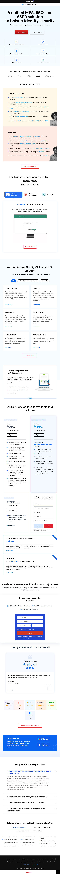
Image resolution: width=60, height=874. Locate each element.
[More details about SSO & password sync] (16, 61)
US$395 (10, 541)
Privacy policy (50, 859)
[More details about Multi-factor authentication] (16, 52)
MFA (13, 280)
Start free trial (21, 32)
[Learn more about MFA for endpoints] (16, 319)
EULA (14, 859)
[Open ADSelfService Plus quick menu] (58, 872)
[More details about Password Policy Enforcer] (43, 52)
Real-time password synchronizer (17, 461)
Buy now (10, 550)
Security (32, 859)
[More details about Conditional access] (43, 43)
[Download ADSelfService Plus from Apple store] (43, 745)
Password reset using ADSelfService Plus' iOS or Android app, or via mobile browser (17, 465)
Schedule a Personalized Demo (26, 629)
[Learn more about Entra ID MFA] (44, 296)
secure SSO (25, 140)
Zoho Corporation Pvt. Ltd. (27, 868)
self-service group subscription (41, 148)
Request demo (37, 32)
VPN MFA (18, 388)
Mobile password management (48, 840)
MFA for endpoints (18, 97)
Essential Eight (52, 393)
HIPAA (36, 120)
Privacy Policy (44, 530)
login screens (41, 151)
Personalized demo (30, 246)
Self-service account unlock (10, 839)
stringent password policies (21, 116)
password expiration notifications (21, 111)
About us (8, 859)
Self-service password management (28, 280)
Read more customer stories (29, 725)
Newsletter (31, 861)
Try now (11, 435)
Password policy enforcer (28, 839)
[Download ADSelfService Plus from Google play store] (43, 739)
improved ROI (17, 120)
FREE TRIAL (28, 872)
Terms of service (23, 859)
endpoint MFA (44, 155)
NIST (33, 120)
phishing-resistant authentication (24, 102)
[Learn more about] (44, 319)
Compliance (41, 859)
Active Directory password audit (48, 846)
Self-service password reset (10, 385)
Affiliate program (21, 861)
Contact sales (40, 861)
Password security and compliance (49, 843)
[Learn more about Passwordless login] (16, 341)
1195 (38, 427)
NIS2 (46, 120)
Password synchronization (28, 837)
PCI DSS (40, 120)
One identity (45, 280)
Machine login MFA (8, 388)
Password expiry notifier (15, 453)
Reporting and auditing (27, 844)
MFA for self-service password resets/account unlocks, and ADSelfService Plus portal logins (17, 449)
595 (10, 427)
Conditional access (40, 454)
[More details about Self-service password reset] (16, 43)
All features (29, 355)
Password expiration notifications (11, 846)
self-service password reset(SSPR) (22, 136)
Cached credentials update (28, 842)
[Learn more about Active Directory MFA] (16, 296)
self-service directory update (27, 143)
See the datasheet (29, 166)
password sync (45, 140)
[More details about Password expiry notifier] (43, 61)
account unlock (38, 136)
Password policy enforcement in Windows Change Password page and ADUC (44, 463)
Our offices (50, 861)
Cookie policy (10, 861)
